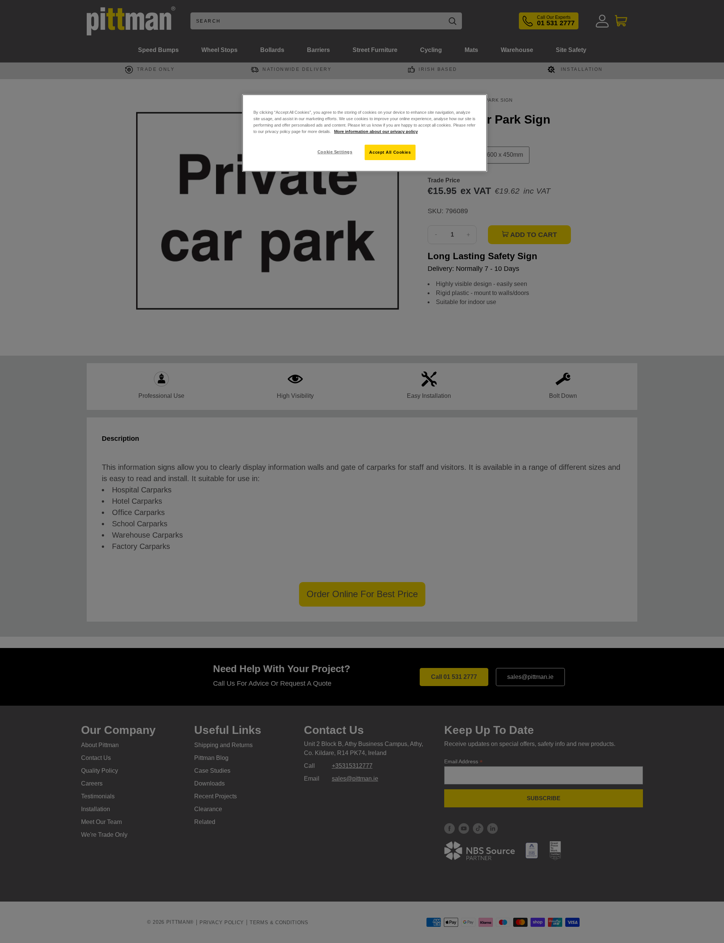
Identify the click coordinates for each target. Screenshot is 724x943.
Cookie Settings (335, 152)
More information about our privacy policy (376, 131)
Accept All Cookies (390, 152)
